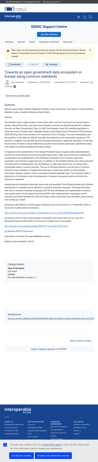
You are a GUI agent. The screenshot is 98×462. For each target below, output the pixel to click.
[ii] (63, 134)
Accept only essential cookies (53, 455)
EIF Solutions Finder (11, 431)
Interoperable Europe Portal (14, 424)
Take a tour (31, 424)
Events (32, 42)
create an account (47, 349)
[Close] (90, 50)
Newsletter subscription (82, 424)
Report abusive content (80, 341)
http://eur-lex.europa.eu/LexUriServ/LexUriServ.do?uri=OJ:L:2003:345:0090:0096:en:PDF (44, 213)
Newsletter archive (80, 428)
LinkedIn (76, 434)
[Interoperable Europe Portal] (13, 16)
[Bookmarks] (84, 17)
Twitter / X (77, 431)
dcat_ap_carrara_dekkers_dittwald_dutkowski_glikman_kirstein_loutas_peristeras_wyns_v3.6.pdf (51, 318)
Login (33, 349)
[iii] (58, 152)
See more (67, 42)
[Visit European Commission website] (16, 8)
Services (21, 42)
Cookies (53, 436)
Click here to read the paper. (18, 95)
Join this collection (49, 34)
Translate (53, 64)
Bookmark (15, 64)
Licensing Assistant (11, 428)
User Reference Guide (35, 428)
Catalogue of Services (49, 42)
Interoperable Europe (12, 434)
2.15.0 (7, 417)
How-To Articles (33, 437)
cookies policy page (51, 444)
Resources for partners (58, 433)
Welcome (9, 42)
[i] (16, 134)
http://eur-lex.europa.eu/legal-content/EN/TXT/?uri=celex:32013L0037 (36, 226)
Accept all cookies (21, 455)
